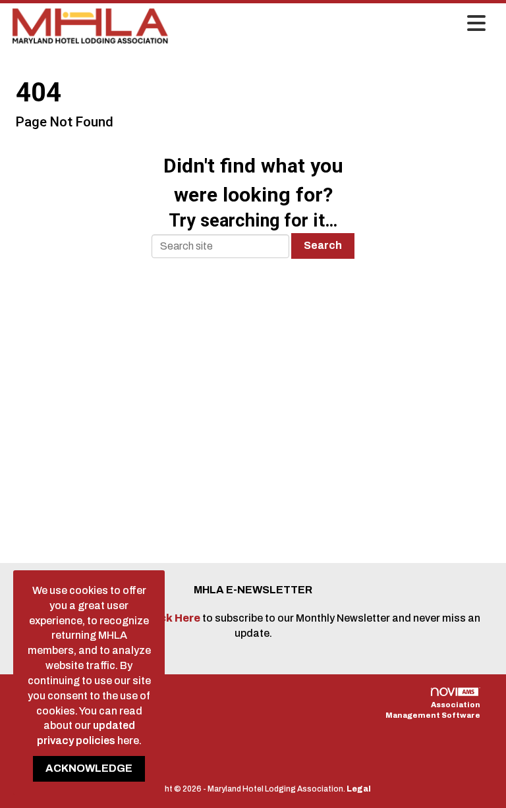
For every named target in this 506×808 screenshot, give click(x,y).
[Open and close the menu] (331, 24)
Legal (359, 789)
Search (323, 245)
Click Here (173, 618)
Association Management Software (432, 710)
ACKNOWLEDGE (88, 768)
